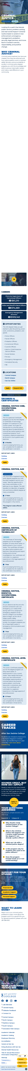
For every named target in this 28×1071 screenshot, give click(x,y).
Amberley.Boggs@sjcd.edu (15, 933)
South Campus (8, 1026)
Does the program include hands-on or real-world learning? (15, 858)
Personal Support (9, 896)
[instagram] (11, 1001)
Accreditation (5, 1041)
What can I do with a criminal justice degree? (15, 843)
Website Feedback (9, 1010)
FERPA (3, 1063)
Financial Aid (7, 888)
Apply (20, 1066)
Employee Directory (8, 1038)
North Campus (10, 378)
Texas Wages (17, 394)
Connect (21, 1059)
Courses (4, 458)
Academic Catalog (7, 1035)
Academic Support (9, 892)
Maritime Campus (9, 1023)
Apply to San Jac (14, 802)
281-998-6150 (7, 1005)
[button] (14, 279)
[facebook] (2, 1001)
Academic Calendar (8, 1032)
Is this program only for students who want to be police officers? (15, 850)
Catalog (4, 456)
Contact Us (7, 1013)
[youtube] (15, 1001)
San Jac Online (10, 381)
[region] (14, 734)
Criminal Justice (6, 12)
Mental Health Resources (10, 1050)
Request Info (22, 1062)
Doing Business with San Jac (11, 1047)
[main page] (5, 2)
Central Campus (10, 375)
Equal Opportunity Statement (8, 1069)
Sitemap (4, 1057)
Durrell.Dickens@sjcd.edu (14, 948)
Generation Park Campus (11, 1029)
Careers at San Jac (7, 1044)
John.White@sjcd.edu (13, 964)
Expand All (4, 818)
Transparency (5, 1060)
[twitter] (7, 1001)
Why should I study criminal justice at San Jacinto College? (14, 824)
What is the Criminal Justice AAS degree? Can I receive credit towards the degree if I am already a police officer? (15, 834)
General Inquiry (8, 1007)
